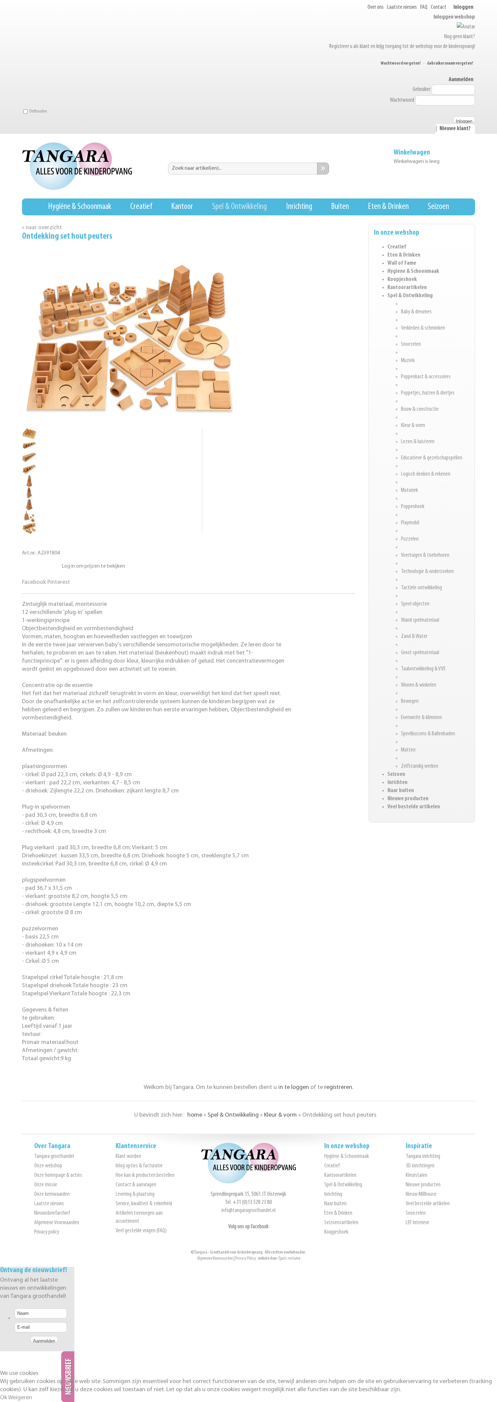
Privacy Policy (245, 1258)
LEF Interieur (417, 1223)
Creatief (141, 206)
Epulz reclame (289, 1258)
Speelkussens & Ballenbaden (428, 734)
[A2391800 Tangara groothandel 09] (29, 521)
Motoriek (409, 491)
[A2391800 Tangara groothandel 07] (29, 497)
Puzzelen (410, 539)
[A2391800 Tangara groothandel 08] (29, 509)
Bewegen (410, 701)
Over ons (376, 7)
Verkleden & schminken (423, 328)
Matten (408, 750)
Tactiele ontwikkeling (421, 588)
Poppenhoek (412, 507)
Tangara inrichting (423, 1157)
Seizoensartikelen (341, 1223)
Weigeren (20, 1398)
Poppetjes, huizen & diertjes (428, 393)
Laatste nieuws (402, 7)
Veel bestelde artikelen (413, 807)
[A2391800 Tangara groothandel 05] (29, 473)
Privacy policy (46, 1232)
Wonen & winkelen (418, 685)
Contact (438, 7)
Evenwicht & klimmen (421, 718)
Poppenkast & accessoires (426, 377)
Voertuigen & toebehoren (425, 555)
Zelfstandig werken (419, 766)
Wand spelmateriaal (420, 620)
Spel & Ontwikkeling (239, 206)
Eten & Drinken (388, 206)
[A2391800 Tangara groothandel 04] (29, 462)
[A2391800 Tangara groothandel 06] (29, 485)
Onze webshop (48, 1166)
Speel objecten (415, 604)
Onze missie (45, 1185)
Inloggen (463, 7)
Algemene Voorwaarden (56, 1223)
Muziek (408, 361)
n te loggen (294, 1088)
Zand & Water (414, 637)
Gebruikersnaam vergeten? (450, 63)
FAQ (423, 7)
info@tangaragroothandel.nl (248, 1211)
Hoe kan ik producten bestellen (145, 1175)
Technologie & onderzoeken (427, 572)
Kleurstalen (416, 1175)
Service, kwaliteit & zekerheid (144, 1204)
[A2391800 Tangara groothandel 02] (29, 438)
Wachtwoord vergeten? (401, 63)
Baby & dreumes (416, 312)
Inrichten (397, 783)
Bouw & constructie (420, 409)
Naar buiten (400, 791)
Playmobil (410, 523)
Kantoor (182, 206)
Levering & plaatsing (135, 1194)
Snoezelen (411, 344)
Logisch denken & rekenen (425, 474)
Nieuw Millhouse (421, 1194)
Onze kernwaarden (52, 1194)
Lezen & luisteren (417, 442)
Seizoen (438, 206)
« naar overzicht (42, 228)
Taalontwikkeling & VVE (423, 669)
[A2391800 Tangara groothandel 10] (29, 533)
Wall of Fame (401, 263)
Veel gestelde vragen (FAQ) (141, 1231)
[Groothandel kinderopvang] (248, 1182)
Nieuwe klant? (455, 129)
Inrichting (299, 206)
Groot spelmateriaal (420, 653)
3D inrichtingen (420, 1166)
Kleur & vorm (413, 426)
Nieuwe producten (407, 799)
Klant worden (128, 1157)
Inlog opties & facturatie (139, 1166)
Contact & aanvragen (136, 1185)
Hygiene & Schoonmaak (413, 271)
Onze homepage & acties (58, 1175)
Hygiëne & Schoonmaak (79, 206)
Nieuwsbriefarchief (52, 1213)
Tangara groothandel (54, 1157)
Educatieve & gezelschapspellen (431, 458)
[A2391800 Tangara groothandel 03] (29, 450)
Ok (3, 1398)
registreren (338, 1088)
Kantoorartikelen (407, 288)
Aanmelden (461, 80)
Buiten (340, 206)
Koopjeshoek (402, 280)
